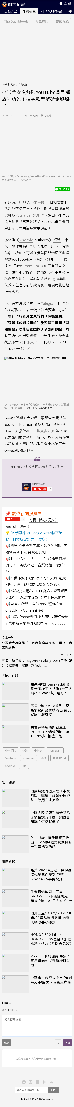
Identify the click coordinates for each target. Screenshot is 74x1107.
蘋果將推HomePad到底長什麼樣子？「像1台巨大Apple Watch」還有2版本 (51, 688)
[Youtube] (61, 4)
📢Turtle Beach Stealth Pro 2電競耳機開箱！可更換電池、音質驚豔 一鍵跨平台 (36, 565)
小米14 (38, 750)
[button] (65, 4)
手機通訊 (29, 11)
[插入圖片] (58, 1042)
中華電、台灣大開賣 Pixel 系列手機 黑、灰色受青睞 (51, 979)
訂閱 (53, 1090)
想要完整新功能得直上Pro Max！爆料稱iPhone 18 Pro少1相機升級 (51, 731)
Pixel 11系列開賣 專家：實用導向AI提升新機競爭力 (50, 960)
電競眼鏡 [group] (62, 21)
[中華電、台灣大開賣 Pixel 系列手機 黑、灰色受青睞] (15, 984)
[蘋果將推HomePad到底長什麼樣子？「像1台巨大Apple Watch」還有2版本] (15, 691)
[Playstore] (43, 1081)
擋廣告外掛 (59, 758)
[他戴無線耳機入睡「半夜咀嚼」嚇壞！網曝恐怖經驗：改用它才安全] (15, 798)
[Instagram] (30, 1081)
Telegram (55, 750)
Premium (28, 758)
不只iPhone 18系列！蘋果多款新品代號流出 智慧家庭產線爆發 (51, 710)
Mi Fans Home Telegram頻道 (37, 407)
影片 (43, 758)
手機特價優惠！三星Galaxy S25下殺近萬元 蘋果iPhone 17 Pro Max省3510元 (50, 896)
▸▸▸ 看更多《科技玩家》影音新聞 (37, 466)
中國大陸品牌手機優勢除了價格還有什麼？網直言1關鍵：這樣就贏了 (51, 817)
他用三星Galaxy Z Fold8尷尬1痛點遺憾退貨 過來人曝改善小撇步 (51, 917)
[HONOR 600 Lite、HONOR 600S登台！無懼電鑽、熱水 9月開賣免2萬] (15, 941)
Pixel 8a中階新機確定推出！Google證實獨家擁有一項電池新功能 (51, 842)
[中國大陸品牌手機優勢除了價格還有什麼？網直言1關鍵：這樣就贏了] (15, 819)
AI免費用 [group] (42, 21)
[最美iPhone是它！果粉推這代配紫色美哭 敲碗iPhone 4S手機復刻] (15, 877)
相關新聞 (8, 861)
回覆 (67, 1042)
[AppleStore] (50, 1081)
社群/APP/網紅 (51, 11)
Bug (23, 766)
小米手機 (10, 750)
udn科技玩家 (8, 84)
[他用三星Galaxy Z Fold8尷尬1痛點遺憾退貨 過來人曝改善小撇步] (15, 920)
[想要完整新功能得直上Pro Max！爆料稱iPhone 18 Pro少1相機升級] (15, 734)
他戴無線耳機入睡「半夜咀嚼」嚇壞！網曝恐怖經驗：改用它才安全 (50, 795)
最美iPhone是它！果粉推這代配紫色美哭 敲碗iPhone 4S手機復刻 (51, 874)
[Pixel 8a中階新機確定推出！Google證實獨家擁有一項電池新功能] (15, 844)
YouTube (10, 758)
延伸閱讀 (8, 782)
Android (10, 766)
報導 (57, 239)
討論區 (7, 1003)
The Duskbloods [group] (16, 21)
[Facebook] (23, 1081)
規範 (6, 1042)
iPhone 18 (10, 675)
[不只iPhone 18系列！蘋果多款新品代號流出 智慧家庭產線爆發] (15, 712)
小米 (25, 750)
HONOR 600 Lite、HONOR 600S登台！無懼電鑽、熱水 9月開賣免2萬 (51, 939)
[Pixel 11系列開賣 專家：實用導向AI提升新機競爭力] (15, 963)
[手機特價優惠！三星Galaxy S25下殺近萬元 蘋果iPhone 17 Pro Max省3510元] (15, 898)
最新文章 (10, 11)
